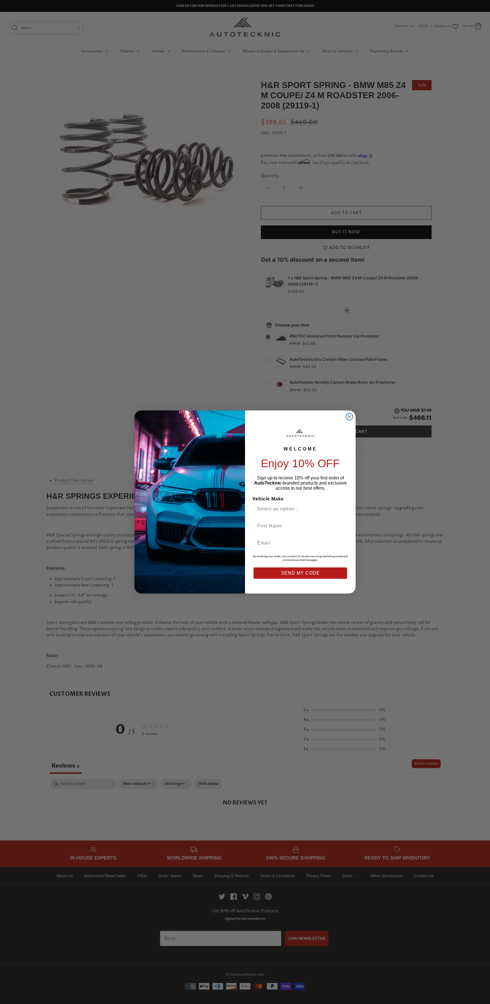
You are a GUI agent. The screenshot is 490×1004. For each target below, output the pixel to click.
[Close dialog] (349, 416)
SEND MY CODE (300, 573)
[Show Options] (342, 509)
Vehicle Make (268, 498)
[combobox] (298, 509)
